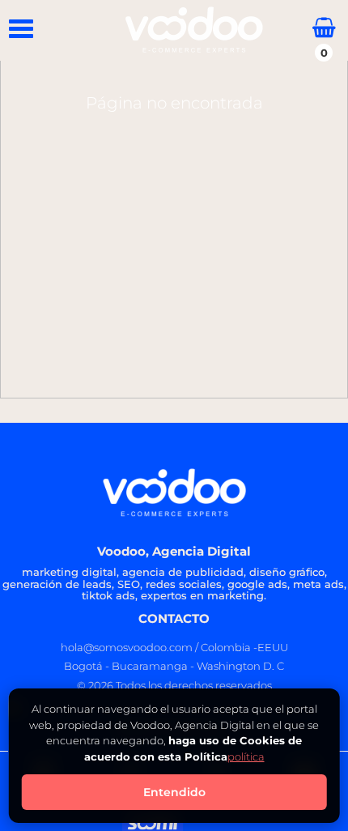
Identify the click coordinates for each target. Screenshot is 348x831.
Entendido (174, 792)
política (246, 756)
